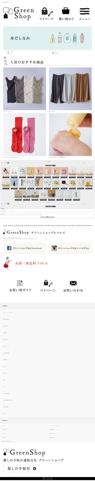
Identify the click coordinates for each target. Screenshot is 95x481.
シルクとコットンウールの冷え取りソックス (11, 157)
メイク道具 (11, 51)
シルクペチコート (52, 111)
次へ (53, 165)
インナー (10, 53)
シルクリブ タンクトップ (7, 111)
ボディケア (55, 51)
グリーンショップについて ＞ (7, 240)
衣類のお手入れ (56, 53)
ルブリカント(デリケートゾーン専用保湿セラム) (57, 157)
